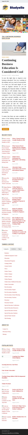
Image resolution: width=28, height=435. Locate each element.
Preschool (7, 300)
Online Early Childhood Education (13, 281)
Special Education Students (11, 313)
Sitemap (4, 334)
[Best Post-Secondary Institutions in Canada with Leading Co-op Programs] (6, 230)
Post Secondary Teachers (10, 297)
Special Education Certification (12, 305)
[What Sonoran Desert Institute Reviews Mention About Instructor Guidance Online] (6, 146)
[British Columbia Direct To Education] (6, 417)
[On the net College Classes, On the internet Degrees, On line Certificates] (6, 406)
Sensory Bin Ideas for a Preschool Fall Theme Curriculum (18, 179)
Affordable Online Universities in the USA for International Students (19, 169)
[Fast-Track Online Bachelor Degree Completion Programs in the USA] (6, 198)
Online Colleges (8, 274)
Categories (6, 249)
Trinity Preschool (6, 383)
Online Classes (8, 271)
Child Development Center (11, 255)
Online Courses (5, 57)
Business (7, 253)
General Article (8, 266)
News (6, 268)
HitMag (17, 433)
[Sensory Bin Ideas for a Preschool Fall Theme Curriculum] (6, 178)
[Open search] (24, 16)
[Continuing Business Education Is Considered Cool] (14, 49)
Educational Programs (10, 261)
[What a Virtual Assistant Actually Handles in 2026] (6, 138)
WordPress (10, 433)
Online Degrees (8, 279)
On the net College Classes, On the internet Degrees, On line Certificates (19, 407)
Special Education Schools (11, 310)
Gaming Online (8, 263)
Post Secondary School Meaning (12, 294)
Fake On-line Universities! (8, 370)
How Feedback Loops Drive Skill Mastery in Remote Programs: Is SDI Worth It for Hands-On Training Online (18, 221)
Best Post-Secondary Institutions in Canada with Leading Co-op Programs (19, 232)
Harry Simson (16, 75)
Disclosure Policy (7, 331)
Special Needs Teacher (10, 315)
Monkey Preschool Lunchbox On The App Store (18, 398)
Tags (19, 249)
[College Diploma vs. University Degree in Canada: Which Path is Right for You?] (6, 187)
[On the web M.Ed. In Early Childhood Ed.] (6, 389)
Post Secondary (8, 287)
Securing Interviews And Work (10, 364)
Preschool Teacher (9, 302)
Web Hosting (8, 318)
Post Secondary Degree (10, 289)
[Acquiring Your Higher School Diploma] (6, 356)
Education (7, 258)
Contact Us (5, 329)
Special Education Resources (11, 308)
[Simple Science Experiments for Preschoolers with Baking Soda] (6, 157)
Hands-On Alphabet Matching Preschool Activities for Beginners (18, 210)
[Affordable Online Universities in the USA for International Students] (6, 167)
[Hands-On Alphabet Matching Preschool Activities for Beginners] (6, 209)
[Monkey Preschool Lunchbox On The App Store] (6, 397)
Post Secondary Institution (11, 292)
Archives (13, 249)
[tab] (6, 249)
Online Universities (9, 284)
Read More (5, 129)
